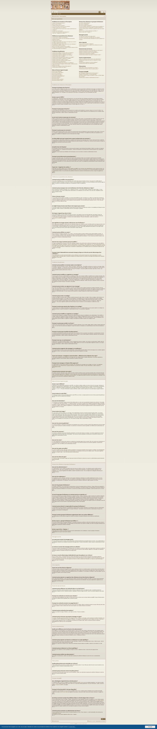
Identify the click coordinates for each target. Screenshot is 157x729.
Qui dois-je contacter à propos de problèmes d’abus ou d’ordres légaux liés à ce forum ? (91, 76)
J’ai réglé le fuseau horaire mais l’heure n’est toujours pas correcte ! (64, 41)
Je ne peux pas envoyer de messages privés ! (87, 36)
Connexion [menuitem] (102, 12)
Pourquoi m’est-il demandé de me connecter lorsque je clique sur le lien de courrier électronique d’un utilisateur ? (65, 48)
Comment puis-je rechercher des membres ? (87, 53)
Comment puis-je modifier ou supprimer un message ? (61, 53)
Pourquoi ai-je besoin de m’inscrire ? (58, 23)
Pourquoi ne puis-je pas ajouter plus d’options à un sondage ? (63, 57)
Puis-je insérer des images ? (57, 74)
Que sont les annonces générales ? (58, 75)
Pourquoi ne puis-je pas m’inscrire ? (58, 25)
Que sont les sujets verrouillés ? (58, 79)
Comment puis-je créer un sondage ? (58, 56)
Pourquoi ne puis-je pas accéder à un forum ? (60, 59)
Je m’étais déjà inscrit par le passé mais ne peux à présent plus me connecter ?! (64, 29)
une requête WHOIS (99, 700)
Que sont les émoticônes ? (57, 73)
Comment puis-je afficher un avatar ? (58, 45)
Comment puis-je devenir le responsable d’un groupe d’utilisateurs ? (91, 27)
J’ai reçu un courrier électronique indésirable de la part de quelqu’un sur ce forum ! (91, 39)
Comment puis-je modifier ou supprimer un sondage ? (61, 58)
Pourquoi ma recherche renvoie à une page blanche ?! (88, 52)
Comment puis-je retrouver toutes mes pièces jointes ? (88, 68)
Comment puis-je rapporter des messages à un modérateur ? (63, 62)
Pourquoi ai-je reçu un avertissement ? (59, 61)
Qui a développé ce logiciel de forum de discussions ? (88, 73)
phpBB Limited (80, 682)
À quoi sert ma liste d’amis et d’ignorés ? (86, 43)
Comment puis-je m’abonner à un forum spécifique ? (88, 62)
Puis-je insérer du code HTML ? (57, 72)
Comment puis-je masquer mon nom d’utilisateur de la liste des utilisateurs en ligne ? (63, 39)
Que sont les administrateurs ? (84, 23)
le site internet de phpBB (56, 217)
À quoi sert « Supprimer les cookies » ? (59, 33)
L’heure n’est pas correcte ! (57, 40)
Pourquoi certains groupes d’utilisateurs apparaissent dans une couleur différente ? (91, 29)
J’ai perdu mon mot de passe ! (57, 30)
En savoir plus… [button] (72, 726)
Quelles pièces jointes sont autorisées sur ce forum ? (88, 67)
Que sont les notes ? (56, 78)
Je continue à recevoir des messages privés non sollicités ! (89, 37)
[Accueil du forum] (60, 5)
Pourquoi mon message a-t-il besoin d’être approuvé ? (61, 66)
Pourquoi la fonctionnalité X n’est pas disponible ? (88, 74)
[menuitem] (100, 12)
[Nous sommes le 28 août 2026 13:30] (104, 16)
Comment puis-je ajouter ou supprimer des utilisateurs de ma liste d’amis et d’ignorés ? (90, 45)
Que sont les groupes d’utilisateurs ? (85, 25)
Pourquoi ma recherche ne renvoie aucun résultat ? (88, 51)
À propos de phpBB (59, 684)
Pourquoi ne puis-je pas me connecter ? (59, 27)
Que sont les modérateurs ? (84, 24)
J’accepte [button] (150, 726)
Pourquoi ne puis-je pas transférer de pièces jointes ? (61, 60)
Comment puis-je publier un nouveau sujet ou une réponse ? (62, 52)
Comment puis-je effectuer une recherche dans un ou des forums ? (91, 50)
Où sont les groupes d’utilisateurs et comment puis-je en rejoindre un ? (91, 26)
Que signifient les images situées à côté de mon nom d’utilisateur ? (64, 44)
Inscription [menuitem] (104, 12)
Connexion (54, 13)
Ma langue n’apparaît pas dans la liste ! (59, 42)
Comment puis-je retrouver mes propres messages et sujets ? (90, 54)
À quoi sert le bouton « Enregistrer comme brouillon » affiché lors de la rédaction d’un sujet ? (64, 64)
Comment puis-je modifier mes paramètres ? (60, 37)
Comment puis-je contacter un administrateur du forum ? (89, 77)
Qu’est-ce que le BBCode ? (57, 71)
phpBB (76, 723)
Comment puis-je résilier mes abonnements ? (87, 63)
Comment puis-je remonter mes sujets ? (59, 67)
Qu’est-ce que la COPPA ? (57, 24)
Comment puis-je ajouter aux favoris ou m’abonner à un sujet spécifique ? (90, 61)
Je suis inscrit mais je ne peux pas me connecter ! (61, 26)
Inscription (59, 13)
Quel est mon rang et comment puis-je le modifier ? (61, 46)
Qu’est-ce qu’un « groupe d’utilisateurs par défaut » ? (88, 30)
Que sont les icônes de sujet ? (57, 80)
